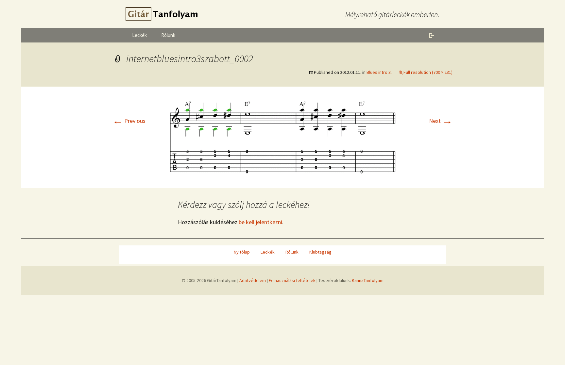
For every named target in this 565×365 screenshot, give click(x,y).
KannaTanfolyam (368, 280)
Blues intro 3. (379, 72)
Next (441, 120)
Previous (129, 120)
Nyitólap (242, 252)
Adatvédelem (252, 280)
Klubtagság (320, 252)
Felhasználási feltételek (292, 280)
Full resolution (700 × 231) (428, 72)
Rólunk (168, 35)
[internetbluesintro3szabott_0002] (282, 137)
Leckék (139, 35)
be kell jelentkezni (260, 222)
